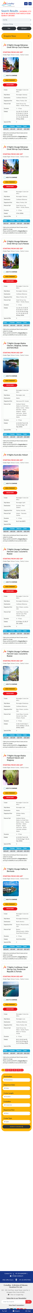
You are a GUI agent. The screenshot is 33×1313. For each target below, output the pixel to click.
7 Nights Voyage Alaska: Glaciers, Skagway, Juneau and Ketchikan (17, 345)
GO (28, 1301)
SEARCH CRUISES (15, 1126)
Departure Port (9, 1110)
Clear (9, 28)
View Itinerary (10, 80)
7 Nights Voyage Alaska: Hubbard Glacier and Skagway (16, 758)
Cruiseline (7, 1101)
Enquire (17, 1311)
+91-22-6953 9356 (25, 1280)
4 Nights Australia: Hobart (17, 455)
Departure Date (9, 1085)
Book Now (10, 84)
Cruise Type (8, 1118)
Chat (29, 1311)
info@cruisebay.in (17, 1276)
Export (25, 28)
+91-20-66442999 (20, 1273)
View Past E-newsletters (16, 1305)
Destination (8, 1076)
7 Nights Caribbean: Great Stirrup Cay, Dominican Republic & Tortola (17, 969)
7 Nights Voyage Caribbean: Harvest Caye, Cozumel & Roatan (18, 552)
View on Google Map (16, 1294)
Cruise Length (8, 1093)
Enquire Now (22, 136)
